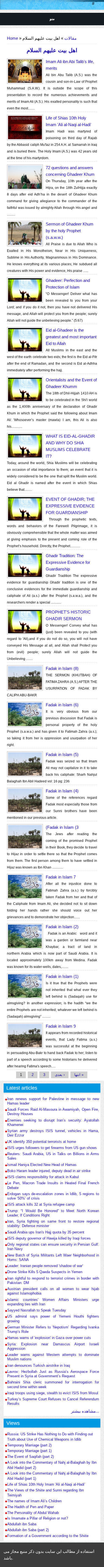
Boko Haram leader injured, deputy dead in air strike (48, 1171)
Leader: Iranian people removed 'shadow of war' (45, 1266)
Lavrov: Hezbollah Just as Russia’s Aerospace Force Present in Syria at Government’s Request (53, 1374)
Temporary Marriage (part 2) (29, 1445)
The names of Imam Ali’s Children (34, 1501)
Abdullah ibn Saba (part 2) (28, 1530)
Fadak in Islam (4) (62, 790)
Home (12, 38)
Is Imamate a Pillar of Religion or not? (37, 1518)
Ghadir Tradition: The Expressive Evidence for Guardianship (68, 562)
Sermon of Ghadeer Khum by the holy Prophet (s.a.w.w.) (69, 231)
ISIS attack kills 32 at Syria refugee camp (41, 1204)
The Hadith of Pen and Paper (30, 1507)
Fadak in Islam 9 (61, 1026)
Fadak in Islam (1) (62, 976)
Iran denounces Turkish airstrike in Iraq (38, 1365)
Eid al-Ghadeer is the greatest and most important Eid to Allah (71, 337)
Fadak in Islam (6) (62, 704)
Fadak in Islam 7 (61, 877)
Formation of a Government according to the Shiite (47, 1536)
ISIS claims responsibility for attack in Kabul (43, 1177)
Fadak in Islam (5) (62, 754)
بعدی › (60, 1075)
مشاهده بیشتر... (85, 1411)
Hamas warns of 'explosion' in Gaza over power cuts (49, 1338)
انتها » (78, 1075)
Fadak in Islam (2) (62, 926)
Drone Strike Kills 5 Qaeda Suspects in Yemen (44, 1272)
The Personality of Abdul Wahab (33, 1513)
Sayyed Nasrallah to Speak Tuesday (36, 1310)
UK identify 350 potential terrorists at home (41, 1142)
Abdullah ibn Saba (21, 1524)
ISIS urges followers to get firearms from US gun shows (52, 1148)
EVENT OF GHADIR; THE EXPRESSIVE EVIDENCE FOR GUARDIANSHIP (70, 506)
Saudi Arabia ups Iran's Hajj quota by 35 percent (45, 1232)
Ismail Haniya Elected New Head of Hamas (42, 1165)
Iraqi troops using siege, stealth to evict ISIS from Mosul (52, 1393)
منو (52, 19)
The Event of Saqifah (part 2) (30, 1457)
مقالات (70, 38)
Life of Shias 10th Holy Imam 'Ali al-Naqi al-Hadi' (46, 1484)
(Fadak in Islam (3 (62, 827)
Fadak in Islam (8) (62, 668)
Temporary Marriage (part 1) (29, 1451)
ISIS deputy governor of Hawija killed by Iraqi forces (49, 1238)
